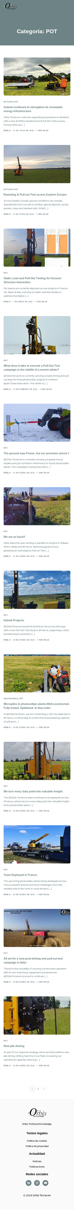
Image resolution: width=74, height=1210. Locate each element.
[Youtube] (45, 1183)
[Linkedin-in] (28, 1183)
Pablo (7, 130)
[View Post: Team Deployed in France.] (37, 844)
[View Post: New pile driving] (37, 1015)
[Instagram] (37, 1183)
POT (16, 102)
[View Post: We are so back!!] (37, 506)
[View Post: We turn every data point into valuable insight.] (37, 761)
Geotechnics (11, 699)
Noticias (8, 102)
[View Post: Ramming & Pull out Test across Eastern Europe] (37, 164)
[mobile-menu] (67, 5)
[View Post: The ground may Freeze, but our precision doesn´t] (37, 423)
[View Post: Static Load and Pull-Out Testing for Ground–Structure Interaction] (37, 248)
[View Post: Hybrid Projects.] (37, 590)
